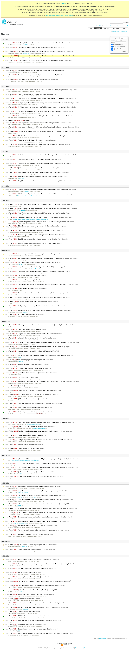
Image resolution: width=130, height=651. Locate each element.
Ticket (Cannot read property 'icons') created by (25, 329)
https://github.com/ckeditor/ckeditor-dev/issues (59, 15)
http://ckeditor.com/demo (31, 141)
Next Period (124, 31)
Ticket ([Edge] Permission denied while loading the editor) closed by (35, 590)
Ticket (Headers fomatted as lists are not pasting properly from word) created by (34, 70)
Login (93, 25)
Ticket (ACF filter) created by (20, 386)
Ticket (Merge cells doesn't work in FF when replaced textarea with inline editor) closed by (39, 355)
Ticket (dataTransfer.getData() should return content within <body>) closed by (38, 310)
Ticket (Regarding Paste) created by (22, 611)
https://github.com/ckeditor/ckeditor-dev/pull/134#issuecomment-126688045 (30, 219)
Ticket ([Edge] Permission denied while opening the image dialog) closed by (37, 491)
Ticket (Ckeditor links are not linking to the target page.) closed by (31, 629)
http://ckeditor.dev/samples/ (20, 523)
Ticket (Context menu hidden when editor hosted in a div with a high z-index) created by (38, 163)
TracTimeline (102, 638)
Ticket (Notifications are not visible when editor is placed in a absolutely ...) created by (37, 271)
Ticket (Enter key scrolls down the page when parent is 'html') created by (33, 262)
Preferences (113, 25)
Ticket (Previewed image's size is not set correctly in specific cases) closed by (38, 217)
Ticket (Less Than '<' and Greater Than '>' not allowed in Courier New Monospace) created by (41, 90)
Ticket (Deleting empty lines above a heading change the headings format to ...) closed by (38, 517)
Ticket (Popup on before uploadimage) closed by (29, 594)
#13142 (23, 210)
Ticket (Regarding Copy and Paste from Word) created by (29, 577)
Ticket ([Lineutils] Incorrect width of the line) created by (31, 301)
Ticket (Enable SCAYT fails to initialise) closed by (30, 426)
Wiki (91, 28)
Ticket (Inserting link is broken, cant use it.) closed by (31, 525)
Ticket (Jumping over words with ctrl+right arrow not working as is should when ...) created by (39, 633)
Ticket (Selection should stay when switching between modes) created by (34, 75)
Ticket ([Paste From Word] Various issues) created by (31, 373)
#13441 (21, 473)
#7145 (18, 630)
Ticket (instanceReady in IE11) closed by (24, 444)
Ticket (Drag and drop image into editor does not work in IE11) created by (33, 334)
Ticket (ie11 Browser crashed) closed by (23, 572)
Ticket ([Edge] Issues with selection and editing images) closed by (34, 47)
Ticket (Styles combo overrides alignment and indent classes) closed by (33, 486)
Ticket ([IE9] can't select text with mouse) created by (30, 399)
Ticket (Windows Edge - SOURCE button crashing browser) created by (34, 254)
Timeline (98, 28)
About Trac (106, 25)
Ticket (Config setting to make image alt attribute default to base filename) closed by (38, 306)
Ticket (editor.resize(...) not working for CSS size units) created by (30, 338)
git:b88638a (24, 546)
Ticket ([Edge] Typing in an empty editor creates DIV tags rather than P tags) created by (37, 213)
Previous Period (116, 31)
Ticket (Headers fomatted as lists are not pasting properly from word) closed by (38, 60)
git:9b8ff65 (25, 609)
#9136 (20, 264)
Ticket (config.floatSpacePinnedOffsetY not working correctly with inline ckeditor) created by (42, 103)
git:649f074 (19, 505)
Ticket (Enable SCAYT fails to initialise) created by (25, 435)
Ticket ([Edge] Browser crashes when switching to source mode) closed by (36, 176)
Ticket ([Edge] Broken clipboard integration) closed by (31, 545)
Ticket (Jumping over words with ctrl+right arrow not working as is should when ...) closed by (42, 564)
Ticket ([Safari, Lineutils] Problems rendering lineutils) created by (34, 230)
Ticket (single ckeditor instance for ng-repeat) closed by (31, 394)
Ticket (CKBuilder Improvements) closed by (28, 616)
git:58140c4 (20, 492)
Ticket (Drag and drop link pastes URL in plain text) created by (35, 585)
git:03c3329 (25, 570)
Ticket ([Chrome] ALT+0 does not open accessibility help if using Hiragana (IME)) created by (42, 459)
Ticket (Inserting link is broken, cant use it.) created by (29, 534)
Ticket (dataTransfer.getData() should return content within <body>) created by (38, 431)
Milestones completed (117, 44)
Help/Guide (99, 25)
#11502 (27, 191)
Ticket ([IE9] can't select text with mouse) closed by (28, 368)
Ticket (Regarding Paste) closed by (22, 598)
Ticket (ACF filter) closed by (21, 377)
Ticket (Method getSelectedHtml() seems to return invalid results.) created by (34, 603)
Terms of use (79, 648)
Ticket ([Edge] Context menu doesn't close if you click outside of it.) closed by (38, 204)
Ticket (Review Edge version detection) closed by (28, 412)
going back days (116, 40)
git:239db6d (25, 44)
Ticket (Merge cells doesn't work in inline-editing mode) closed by (32, 351)
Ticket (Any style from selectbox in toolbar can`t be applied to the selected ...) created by (37, 530)
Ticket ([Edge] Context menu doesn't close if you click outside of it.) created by (35, 267)
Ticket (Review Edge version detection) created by (30, 549)
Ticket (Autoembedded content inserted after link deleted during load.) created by (38, 293)
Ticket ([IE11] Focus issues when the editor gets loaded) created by (30, 94)
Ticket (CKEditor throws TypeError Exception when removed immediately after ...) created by (40, 194)
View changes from (115, 38)
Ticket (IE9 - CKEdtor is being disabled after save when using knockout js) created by (38, 136)
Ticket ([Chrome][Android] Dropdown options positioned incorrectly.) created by (37, 172)
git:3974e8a (21, 178)
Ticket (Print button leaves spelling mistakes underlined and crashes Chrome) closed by (38, 581)
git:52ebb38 (25, 49)
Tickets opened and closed (119, 46)
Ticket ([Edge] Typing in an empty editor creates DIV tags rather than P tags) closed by (41, 208)
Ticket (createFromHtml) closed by (25, 280)
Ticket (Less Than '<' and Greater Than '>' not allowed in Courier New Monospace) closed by (42, 56)
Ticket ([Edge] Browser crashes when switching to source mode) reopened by (38, 181)
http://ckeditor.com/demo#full (33, 424)
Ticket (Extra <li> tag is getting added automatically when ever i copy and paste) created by (41, 508)
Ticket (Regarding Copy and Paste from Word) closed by (32, 559)
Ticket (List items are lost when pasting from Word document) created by (35, 168)
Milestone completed (17, 120)
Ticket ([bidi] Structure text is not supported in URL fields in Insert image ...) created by (40, 107)
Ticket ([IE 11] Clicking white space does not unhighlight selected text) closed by (39, 499)
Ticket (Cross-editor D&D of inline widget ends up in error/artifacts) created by (37, 297)
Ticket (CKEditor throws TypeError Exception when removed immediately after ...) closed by (40, 189)
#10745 (21, 352)
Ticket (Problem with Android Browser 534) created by (30, 140)
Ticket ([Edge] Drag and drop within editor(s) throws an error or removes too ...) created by (41, 284)
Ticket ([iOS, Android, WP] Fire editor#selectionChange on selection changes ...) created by (42, 342)
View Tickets (116, 28)
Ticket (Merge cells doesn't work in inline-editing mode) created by (33, 390)
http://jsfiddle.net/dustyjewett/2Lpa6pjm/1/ (27, 195)
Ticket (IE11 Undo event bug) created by (24, 314)
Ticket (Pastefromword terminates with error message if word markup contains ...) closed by (42, 381)
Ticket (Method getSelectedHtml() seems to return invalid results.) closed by (37, 43)
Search (124, 28)
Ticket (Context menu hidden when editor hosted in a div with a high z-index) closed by (40, 155)
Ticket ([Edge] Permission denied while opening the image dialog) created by (37, 521)
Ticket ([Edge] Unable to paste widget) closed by (30, 472)
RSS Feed (66, 644)
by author (113, 42)
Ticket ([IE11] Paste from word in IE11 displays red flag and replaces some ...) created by (38, 463)
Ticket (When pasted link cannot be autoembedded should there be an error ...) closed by (41, 504)
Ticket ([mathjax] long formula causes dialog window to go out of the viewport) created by (39, 222)
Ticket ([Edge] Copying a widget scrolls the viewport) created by (34, 476)
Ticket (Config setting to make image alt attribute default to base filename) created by (38, 440)
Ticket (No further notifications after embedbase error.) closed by (33, 403)
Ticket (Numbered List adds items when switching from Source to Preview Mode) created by (40, 116)
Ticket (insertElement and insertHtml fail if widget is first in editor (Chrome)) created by (37, 144)
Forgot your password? (123, 25)
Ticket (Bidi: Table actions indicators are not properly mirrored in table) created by (39, 111)
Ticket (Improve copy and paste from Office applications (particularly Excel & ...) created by (42, 127)
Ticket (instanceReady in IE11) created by (24, 448)
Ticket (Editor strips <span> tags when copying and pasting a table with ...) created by (40, 98)
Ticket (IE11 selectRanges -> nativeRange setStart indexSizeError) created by (35, 226)
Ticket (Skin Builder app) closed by (25, 624)
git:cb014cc (19, 405)
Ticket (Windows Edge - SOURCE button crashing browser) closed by (35, 235)
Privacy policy (88, 648)
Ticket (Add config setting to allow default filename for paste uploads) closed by (39, 51)
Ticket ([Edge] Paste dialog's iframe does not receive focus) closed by (35, 495)
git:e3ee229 (19, 591)
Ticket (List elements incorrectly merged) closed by (30, 568)
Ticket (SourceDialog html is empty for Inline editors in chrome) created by (33, 159)
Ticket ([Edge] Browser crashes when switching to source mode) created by (33, 243)
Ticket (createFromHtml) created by (26, 288)
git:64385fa (25, 312)
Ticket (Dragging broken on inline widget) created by (27, 364)
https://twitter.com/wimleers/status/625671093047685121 (25, 460)
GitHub (64, 3)
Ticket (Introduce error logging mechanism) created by (31, 79)
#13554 (26, 492)
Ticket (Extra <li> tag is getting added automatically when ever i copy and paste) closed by (42, 467)
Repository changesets (118, 48)
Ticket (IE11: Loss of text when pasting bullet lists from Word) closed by (36, 607)
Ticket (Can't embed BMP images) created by (25, 275)
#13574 (35, 497)
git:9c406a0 (26, 53)
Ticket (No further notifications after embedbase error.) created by (33, 620)
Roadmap (106, 28)
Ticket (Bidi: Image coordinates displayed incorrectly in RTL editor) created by (38, 123)
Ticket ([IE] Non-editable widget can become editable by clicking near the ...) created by (37, 346)
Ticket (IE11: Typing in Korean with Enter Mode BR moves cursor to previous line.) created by (39, 512)
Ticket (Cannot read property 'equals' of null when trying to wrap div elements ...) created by (40, 422)
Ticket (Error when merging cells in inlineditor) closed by (29, 360)
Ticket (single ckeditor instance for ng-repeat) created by (28, 407)
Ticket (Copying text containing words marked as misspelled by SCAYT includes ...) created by (41, 258)
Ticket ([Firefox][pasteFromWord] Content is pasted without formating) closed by (39, 325)
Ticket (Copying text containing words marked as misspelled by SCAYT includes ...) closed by (43, 131)
